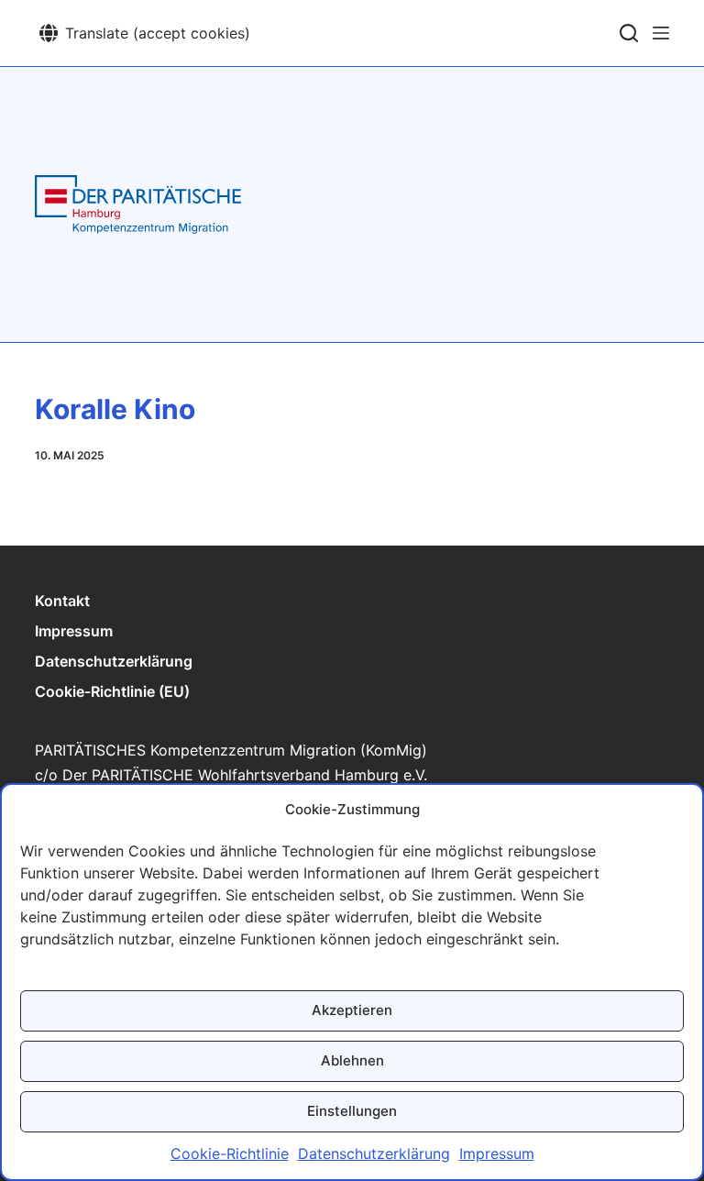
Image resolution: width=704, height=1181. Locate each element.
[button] (144, 33)
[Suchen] (629, 33)
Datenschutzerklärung (374, 1153)
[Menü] (661, 33)
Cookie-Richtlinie (229, 1153)
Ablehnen (352, 1060)
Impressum (496, 1153)
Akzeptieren (352, 1010)
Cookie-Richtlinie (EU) (112, 691)
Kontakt (62, 600)
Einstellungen (352, 1111)
